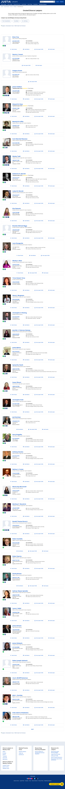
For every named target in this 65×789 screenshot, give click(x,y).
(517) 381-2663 (15, 403)
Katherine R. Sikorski (19, 174)
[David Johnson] (7, 577)
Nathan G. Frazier (18, 469)
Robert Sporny (16, 556)
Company (26, 780)
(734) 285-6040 (15, 629)
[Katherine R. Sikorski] (7, 177)
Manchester (5, 759)
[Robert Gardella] (7, 542)
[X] (36, 778)
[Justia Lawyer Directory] (6, 2)
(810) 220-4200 (15, 543)
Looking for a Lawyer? (54, 784)
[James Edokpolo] (7, 646)
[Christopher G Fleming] (7, 316)
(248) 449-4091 (15, 334)
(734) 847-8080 (15, 508)
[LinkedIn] (27, 778)
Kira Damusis (16, 208)
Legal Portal (22, 780)
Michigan (15, 6)
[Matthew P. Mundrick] (7, 507)
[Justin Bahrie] (7, 351)
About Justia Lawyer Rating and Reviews (56, 759)
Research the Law (17, 4)
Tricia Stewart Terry (18, 278)
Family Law (21, 753)
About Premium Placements (56, 757)
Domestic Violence (22, 751)
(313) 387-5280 (15, 91)
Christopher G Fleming (19, 313)
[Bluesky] (34, 778)
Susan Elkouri (16, 382)
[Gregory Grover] (7, 74)
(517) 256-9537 (15, 438)
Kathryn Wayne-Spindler (20, 591)
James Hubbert (17, 87)
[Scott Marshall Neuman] (7, 142)
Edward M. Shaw (17, 104)
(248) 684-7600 (15, 612)
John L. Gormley (17, 695)
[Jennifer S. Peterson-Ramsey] (7, 333)
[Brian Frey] (7, 40)
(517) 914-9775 (15, 456)
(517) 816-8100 (15, 317)
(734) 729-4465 (15, 212)
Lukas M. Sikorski (17, 191)
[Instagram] (31, 778)
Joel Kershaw (16, 417)
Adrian (4, 751)
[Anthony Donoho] (7, 455)
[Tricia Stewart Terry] (7, 281)
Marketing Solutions (43, 4)
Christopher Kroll (17, 400)
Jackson (4, 754)
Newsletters (35, 4)
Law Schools (23, 4)
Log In (57, 1)
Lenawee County (6, 765)
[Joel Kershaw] (7, 420)
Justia (2, 6)
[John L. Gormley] (7, 698)
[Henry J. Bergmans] (7, 299)
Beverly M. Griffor (18, 121)
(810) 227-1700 (15, 577)
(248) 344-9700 (15, 369)
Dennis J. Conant (17, 54)
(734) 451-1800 (15, 108)
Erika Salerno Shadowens (20, 713)
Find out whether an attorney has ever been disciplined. (39, 752)
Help (30, 780)
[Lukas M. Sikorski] (7, 194)
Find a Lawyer (3, 4)
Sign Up (61, 1)
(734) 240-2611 (15, 525)
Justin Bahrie (16, 347)
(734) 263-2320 (15, 230)
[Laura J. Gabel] (7, 611)
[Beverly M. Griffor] (7, 125)
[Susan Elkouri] (7, 385)
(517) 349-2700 (15, 143)
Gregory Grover (17, 70)
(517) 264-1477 (15, 74)
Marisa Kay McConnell (19, 486)
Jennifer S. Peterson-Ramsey (21, 330)
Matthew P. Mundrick (19, 504)
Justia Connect (16, 780)
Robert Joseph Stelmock (20, 660)
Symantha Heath (17, 365)
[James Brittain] (7, 629)
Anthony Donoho (17, 452)
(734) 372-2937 (15, 490)
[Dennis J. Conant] (7, 57)
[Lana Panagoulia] (7, 246)
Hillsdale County (6, 768)
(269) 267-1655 (15, 160)
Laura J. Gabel (16, 608)
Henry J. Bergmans (18, 295)
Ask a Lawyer (10, 4)
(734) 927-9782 (15, 664)
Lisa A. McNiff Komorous (20, 678)
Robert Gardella (17, 539)
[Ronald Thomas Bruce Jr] (7, 525)
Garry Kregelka (17, 434)
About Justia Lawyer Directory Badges (55, 752)
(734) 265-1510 (15, 421)
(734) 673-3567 (15, 264)
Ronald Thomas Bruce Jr (20, 521)
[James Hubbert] (7, 90)
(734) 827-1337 (15, 125)
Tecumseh (5, 756)
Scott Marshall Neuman (19, 139)
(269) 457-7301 (15, 682)
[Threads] (33, 778)
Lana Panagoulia (17, 243)
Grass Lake (5, 757)
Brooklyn (4, 753)
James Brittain (16, 626)
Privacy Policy (41, 780)
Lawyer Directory (6, 6)
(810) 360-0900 (15, 299)
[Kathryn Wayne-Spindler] (7, 594)
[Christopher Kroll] (7, 403)
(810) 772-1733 (15, 560)
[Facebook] (30, 778)
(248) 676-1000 (15, 595)
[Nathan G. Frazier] (7, 472)
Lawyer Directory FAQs (55, 754)
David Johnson (17, 573)
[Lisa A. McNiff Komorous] (7, 681)
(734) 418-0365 (15, 282)
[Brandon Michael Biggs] (7, 229)
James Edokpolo (17, 643)
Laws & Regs (29, 4)
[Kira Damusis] (7, 212)
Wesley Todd (16, 156)
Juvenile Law (21, 754)
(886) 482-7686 (15, 716)
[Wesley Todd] (7, 159)
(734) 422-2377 (15, 177)
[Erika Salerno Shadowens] (7, 716)
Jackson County (6, 766)
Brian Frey (15, 37)
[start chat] (62, 784)
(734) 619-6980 (15, 473)
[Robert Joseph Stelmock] (7, 664)
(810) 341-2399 (15, 699)
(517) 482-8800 (15, 647)
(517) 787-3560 (15, 58)
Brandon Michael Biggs (19, 226)
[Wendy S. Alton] (7, 264)
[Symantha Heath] (7, 368)
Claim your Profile (54, 755)
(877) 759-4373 (15, 351)
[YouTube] (28, 778)
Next (32, 729)
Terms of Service (35, 780)
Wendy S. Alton (17, 260)
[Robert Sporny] (7, 559)
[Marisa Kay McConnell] (7, 490)
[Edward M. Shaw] (7, 107)
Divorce (11, 6)
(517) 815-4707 (15, 41)
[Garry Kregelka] (7, 438)
